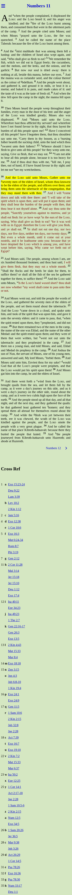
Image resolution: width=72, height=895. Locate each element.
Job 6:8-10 (14, 682)
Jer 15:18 (13, 577)
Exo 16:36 (14, 873)
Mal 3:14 (13, 570)
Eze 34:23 (14, 607)
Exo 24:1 (13, 694)
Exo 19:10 (14, 749)
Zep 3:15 (13, 669)
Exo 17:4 (13, 595)
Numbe (34, 5)
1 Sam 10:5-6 (16, 805)
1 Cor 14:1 (14, 787)
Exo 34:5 (13, 824)
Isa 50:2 (13, 774)
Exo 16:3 (13, 533)
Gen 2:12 (13, 558)
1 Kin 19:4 (14, 688)
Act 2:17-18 (15, 793)
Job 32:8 (13, 725)
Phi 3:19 (13, 552)
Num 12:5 (14, 817)
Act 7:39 (13, 737)
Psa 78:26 (14, 867)
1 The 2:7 (14, 620)
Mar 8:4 (13, 657)
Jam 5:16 (13, 515)
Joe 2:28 (13, 731)
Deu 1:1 (13, 891)
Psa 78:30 (14, 879)
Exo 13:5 (13, 638)
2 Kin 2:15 (14, 719)
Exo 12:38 (14, 521)
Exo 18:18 (14, 663)
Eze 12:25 (14, 780)
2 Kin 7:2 (14, 756)
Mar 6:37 (13, 768)
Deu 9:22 (13, 490)
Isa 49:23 (13, 614)
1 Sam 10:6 (15, 712)
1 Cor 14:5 (14, 861)
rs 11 (45, 5)
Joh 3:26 (13, 848)
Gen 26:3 (13, 632)
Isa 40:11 (13, 601)
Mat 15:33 (14, 651)
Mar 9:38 (13, 842)
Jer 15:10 (13, 583)
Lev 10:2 (13, 503)
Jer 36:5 (13, 836)
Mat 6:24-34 (15, 540)
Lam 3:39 (14, 496)
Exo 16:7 (13, 743)
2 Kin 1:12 (14, 509)
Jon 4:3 (12, 675)
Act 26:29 (14, 854)
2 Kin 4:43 (14, 645)
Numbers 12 (53, 448)
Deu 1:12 (13, 589)
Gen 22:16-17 (16, 626)
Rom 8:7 (13, 546)
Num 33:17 (15, 885)
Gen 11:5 (13, 706)
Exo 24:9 (13, 700)
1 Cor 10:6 (14, 527)
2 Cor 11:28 (15, 564)
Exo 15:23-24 (16, 484)
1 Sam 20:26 (15, 830)
